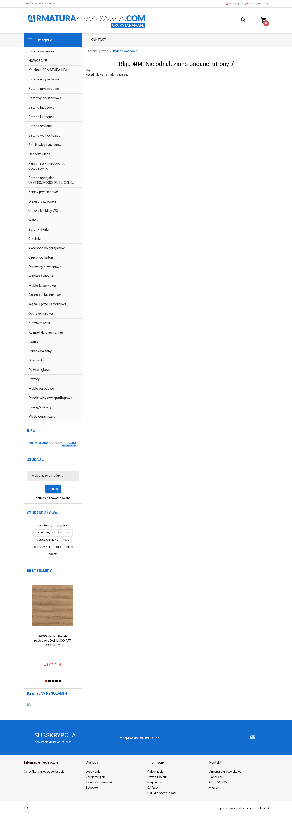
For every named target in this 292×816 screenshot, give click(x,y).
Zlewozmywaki (39, 323)
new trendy (45, 525)
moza (70, 546)
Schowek (92, 787)
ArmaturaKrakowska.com (226, 771)
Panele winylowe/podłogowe (50, 398)
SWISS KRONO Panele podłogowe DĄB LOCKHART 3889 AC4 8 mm (52, 641)
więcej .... (215, 787)
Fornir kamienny (40, 351)
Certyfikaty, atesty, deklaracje (44, 771)
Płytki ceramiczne (42, 416)
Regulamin (154, 782)
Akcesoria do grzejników (46, 248)
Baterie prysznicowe (43, 89)
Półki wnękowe (39, 370)
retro (66, 539)
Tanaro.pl (215, 777)
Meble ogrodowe (41, 388)
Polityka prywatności (161, 793)
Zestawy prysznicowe (44, 98)
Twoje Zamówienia (99, 782)
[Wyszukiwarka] (238, 21)
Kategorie (43, 40)
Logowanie (93, 771)
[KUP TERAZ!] (66, 585)
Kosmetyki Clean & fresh (46, 332)
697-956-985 (218, 782)
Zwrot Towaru (157, 777)
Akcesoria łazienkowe (44, 295)
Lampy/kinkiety (40, 407)
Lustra (33, 342)
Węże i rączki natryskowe (47, 304)
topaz (53, 553)
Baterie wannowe (41, 51)
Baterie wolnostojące (44, 135)
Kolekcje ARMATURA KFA (47, 70)
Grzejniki (34, 239)
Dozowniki (36, 360)
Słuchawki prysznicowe (45, 145)
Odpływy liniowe (40, 314)
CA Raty (152, 787)
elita (58, 546)
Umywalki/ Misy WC (43, 211)
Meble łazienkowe (42, 286)
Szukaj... (35, 460)
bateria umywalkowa (48, 532)
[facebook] (27, 809)
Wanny (33, 220)
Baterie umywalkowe (44, 79)
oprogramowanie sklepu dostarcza (239, 808)
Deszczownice (39, 154)
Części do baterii (40, 257)
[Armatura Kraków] (88, 20)
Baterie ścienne (40, 126)
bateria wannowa (47, 539)
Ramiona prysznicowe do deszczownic (46, 166)
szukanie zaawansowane (53, 498)
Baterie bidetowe (41, 107)
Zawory (34, 379)
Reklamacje (155, 771)
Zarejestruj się (96, 777)
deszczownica (41, 546)
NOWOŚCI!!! (37, 61)
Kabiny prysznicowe (43, 192)
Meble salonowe (40, 276)
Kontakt (98, 40)
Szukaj (53, 489)
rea (68, 532)
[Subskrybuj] (253, 737)
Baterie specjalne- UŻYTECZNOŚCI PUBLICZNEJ (51, 180)
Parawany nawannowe (44, 267)
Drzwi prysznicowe (42, 201)
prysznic (62, 525)
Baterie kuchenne (41, 117)
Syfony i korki (38, 229)
